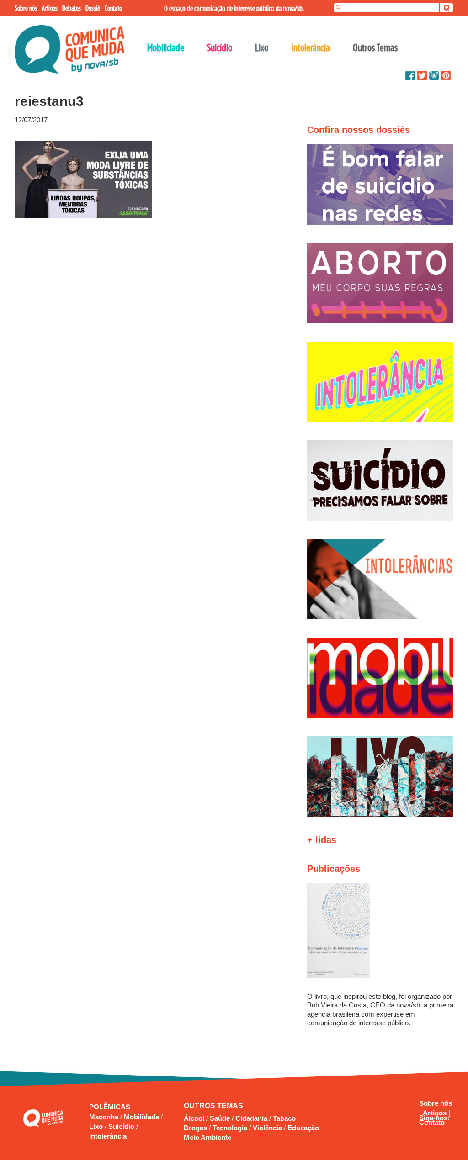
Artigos (435, 1113)
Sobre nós (435, 1103)
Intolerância (108, 1136)
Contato (432, 1122)
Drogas (195, 1128)
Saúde (220, 1118)
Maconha (104, 1117)
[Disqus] (146, 341)
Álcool (194, 1118)
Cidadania (251, 1118)
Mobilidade (142, 1117)
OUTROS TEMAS (213, 1106)
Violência (267, 1128)
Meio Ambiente (207, 1137)
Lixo (97, 1126)
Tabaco (284, 1118)
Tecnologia (230, 1128)
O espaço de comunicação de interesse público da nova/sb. (234, 8)
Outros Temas (375, 47)
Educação (303, 1128)
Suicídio (122, 1126)
